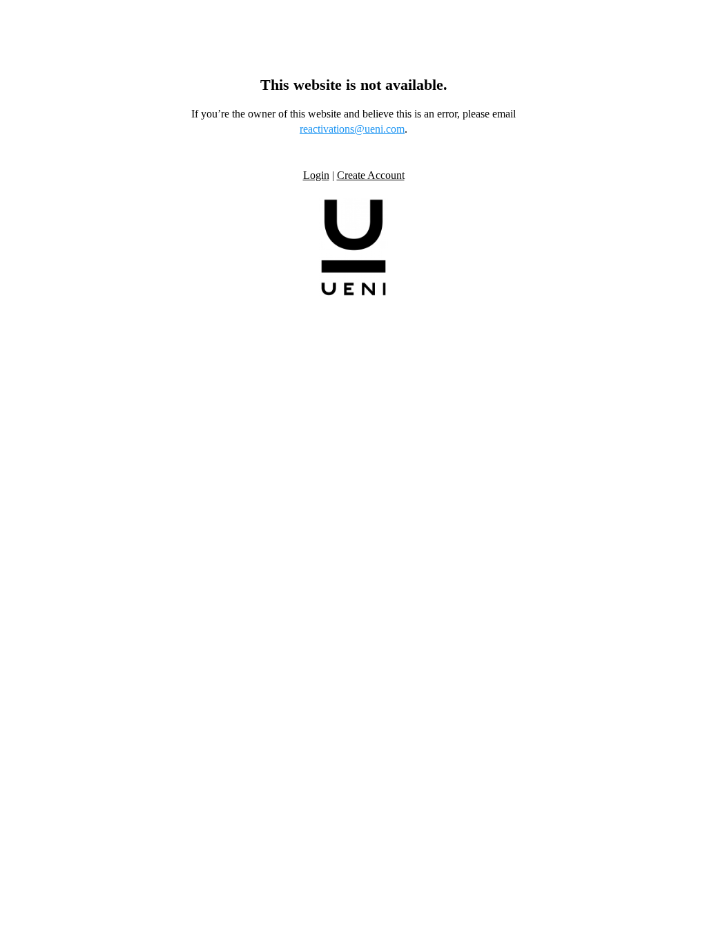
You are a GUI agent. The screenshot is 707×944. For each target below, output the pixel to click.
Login (316, 175)
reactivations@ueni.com (352, 129)
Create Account (371, 175)
